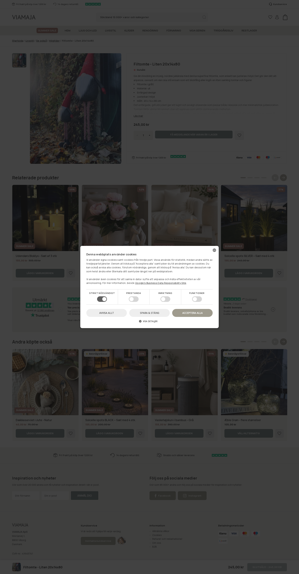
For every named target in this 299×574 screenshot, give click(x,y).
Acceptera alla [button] (192, 312)
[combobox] (214, 250)
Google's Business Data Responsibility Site (160, 283)
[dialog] (149, 287)
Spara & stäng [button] (149, 312)
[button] (149, 322)
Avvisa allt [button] (106, 312)
